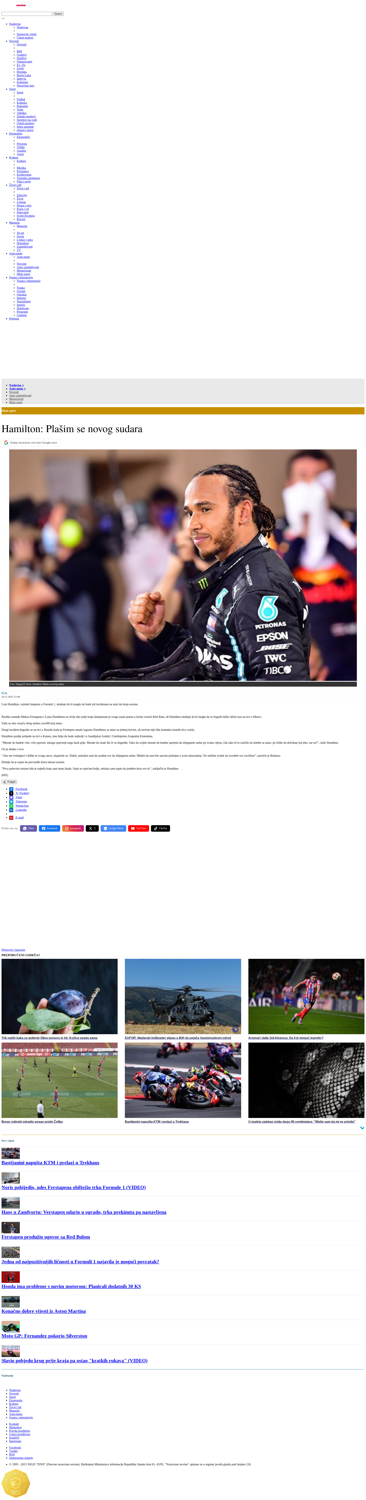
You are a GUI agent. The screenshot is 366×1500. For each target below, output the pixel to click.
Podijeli (11, 781)
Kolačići (14, 1437)
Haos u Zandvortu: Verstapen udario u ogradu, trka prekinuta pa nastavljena (84, 1212)
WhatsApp (22, 805)
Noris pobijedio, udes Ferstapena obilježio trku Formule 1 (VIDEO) (74, 1187)
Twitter (13, 1451)
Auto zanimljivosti (20, 395)
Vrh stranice (12, 1383)
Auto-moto (15, 253)
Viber (18, 797)
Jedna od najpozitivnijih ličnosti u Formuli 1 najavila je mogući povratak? (80, 1261)
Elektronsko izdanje (21, 1457)
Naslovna (15, 24)
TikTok (163, 828)
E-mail (19, 817)
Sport (12, 89)
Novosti (14, 41)
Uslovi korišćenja (19, 1434)
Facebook (21, 789)
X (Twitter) (22, 793)
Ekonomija (15, 133)
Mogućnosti (16, 399)
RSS (12, 1454)
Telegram (21, 801)
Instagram (75, 828)
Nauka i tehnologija (21, 277)
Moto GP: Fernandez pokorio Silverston (44, 1336)
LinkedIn (21, 809)
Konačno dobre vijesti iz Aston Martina (44, 1311)
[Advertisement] (183, 350)
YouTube (141, 828)
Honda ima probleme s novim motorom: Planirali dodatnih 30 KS (71, 1286)
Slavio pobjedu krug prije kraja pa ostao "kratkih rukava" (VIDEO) (75, 1360)
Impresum (15, 1441)
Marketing (15, 1427)
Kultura (13, 157)
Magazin (14, 222)
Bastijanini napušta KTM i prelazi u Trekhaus (50, 1162)
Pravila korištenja (19, 1430)
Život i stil (15, 185)
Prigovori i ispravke (13, 949)
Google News (116, 828)
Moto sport (15, 402)
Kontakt (14, 1424)
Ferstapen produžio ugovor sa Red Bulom (46, 1237)
